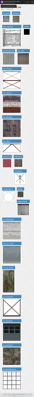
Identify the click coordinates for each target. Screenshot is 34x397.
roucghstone (18, 171)
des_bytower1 (7, 93)
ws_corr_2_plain (8, 243)
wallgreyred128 (22, 201)
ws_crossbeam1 (8, 296)
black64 (26, 26)
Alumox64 (6, 13)
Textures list (9, 9)
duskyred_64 (7, 156)
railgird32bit (18, 156)
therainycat (22, 394)
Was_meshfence (8, 26)
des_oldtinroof (7, 117)
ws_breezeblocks (8, 219)
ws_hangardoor (8, 321)
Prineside (15, 394)
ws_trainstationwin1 (9, 369)
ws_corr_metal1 (8, 267)
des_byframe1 (7, 68)
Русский (14, 395)
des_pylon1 (6, 141)
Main (2, 9)
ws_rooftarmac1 (8, 345)
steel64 (20, 189)
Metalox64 (16, 13)
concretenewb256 (8, 51)
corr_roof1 (21, 51)
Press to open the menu (8, 6)
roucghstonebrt (8, 189)
